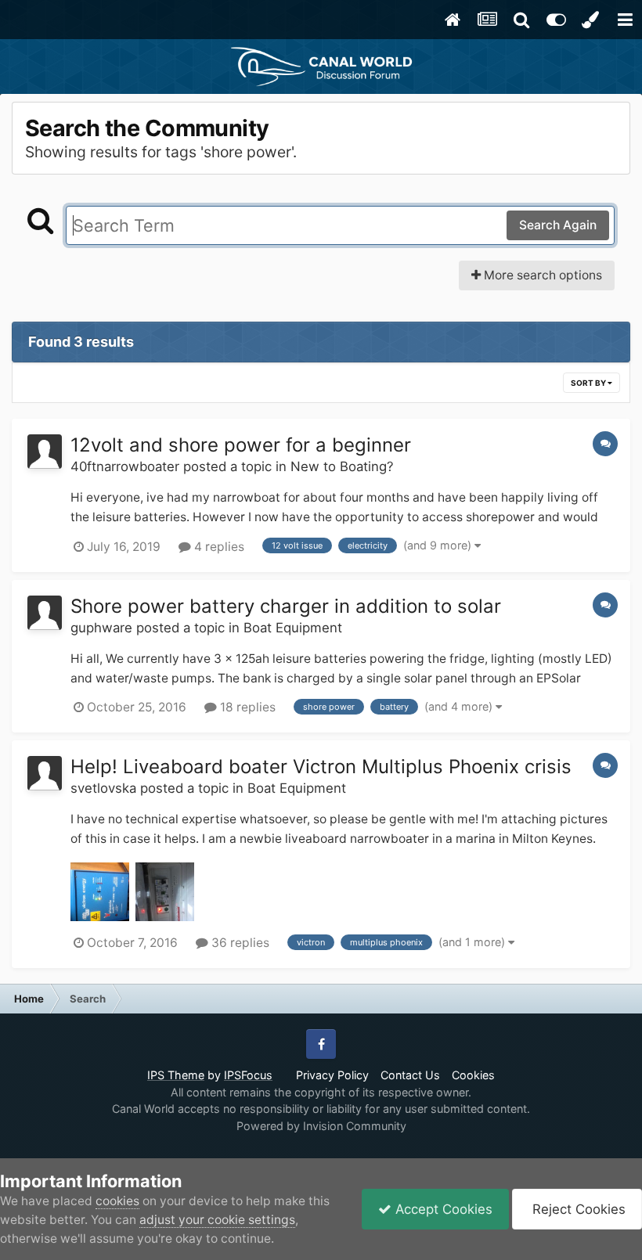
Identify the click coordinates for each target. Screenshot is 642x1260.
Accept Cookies (441, 1209)
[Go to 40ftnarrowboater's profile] (44, 451)
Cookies (473, 1075)
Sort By (589, 382)
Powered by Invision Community (321, 1125)
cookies (117, 1200)
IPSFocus (248, 1075)
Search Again (558, 225)
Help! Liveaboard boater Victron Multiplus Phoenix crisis (321, 766)
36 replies (238, 942)
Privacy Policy (332, 1075)
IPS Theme (175, 1075)
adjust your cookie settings (217, 1219)
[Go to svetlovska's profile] (44, 773)
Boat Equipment (292, 627)
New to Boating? (342, 466)
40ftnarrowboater (124, 466)
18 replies (246, 707)
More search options (541, 275)
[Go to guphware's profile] (44, 613)
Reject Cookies (577, 1209)
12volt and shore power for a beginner (240, 445)
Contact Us (410, 1075)
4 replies (217, 546)
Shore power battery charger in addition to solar (285, 606)
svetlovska (103, 788)
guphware (101, 627)
